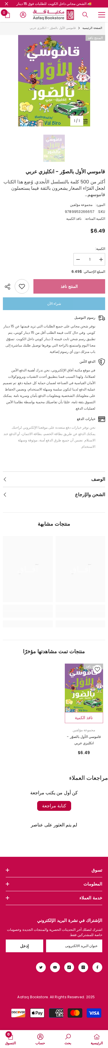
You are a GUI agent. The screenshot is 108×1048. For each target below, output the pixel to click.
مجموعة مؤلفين (81, 204)
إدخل (24, 946)
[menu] (101, 14)
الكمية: (100, 248)
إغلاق (6, 4)
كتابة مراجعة (54, 805)
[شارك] (9, 287)
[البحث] (85, 14)
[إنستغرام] (83, 967)
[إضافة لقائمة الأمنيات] (22, 286)
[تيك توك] (69, 967)
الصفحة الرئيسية (92, 28)
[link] (80, 614)
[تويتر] (41, 967)
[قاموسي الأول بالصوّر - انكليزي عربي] (84, 688)
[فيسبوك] (97, 967)
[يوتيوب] (55, 967)
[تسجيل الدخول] (23, 15)
